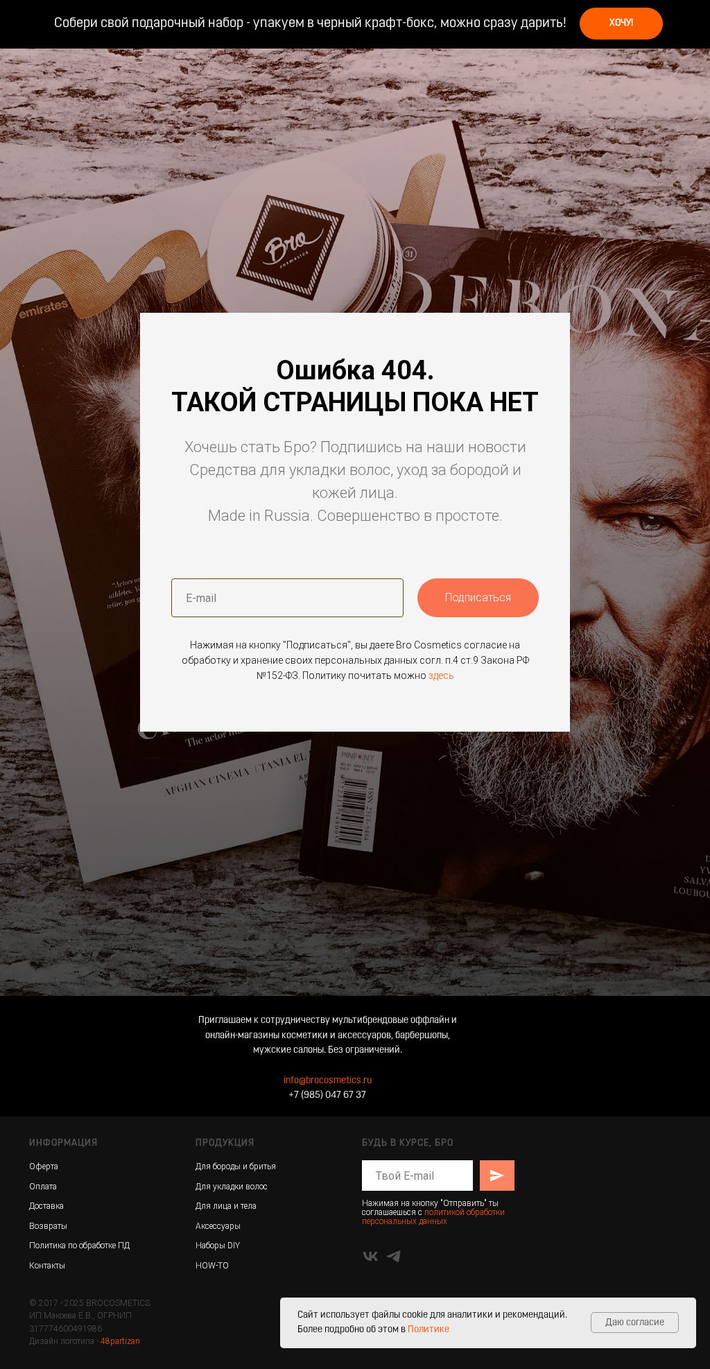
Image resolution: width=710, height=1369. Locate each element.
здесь (441, 886)
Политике (428, 1330)
